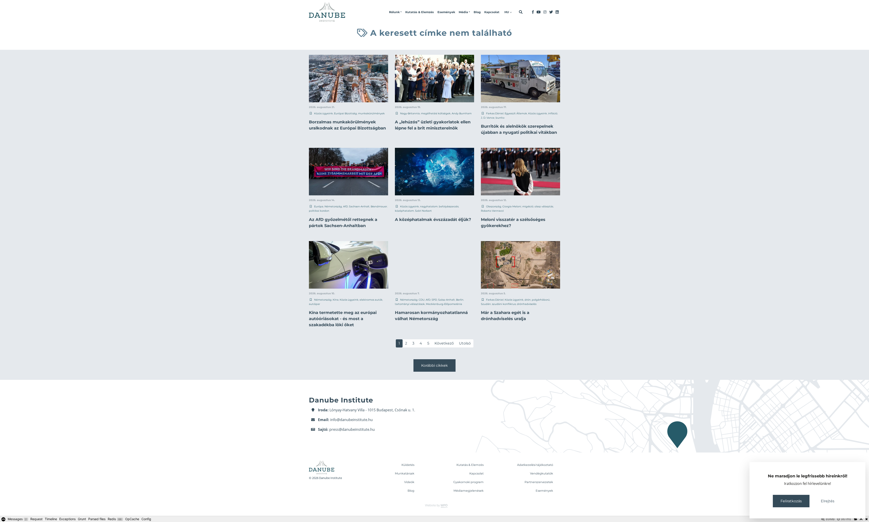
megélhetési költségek (436, 113)
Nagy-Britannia (410, 113)
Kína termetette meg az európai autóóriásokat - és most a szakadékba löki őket (343, 318)
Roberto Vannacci (492, 210)
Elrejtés (827, 501)
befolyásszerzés (448, 206)
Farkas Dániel (495, 113)
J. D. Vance (487, 117)
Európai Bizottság (345, 113)
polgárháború (541, 299)
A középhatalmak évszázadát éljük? (433, 219)
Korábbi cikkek (434, 365)
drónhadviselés (526, 304)
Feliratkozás (791, 501)
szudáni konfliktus (504, 304)
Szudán (486, 304)
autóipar (314, 304)
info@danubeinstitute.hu (351, 419)
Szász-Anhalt (446, 299)
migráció (527, 206)
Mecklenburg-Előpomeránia (444, 304)
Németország (333, 206)
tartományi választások (410, 304)
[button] (395, 12)
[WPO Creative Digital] (434, 505)
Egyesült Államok (516, 113)
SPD (434, 299)
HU (507, 12)
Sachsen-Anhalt (359, 206)
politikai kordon (319, 210)
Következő (444, 343)
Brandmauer (379, 206)
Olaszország (493, 206)
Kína (336, 299)
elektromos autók (371, 299)
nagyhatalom (429, 206)
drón (528, 299)
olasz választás (544, 206)
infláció (552, 113)
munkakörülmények (371, 113)
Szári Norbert (423, 210)
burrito (500, 117)
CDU (422, 299)
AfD (345, 206)
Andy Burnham (462, 113)
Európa (318, 206)
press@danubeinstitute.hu (352, 429)
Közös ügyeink (323, 113)
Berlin (459, 299)
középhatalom (404, 210)
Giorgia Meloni (511, 206)
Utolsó (465, 343)
